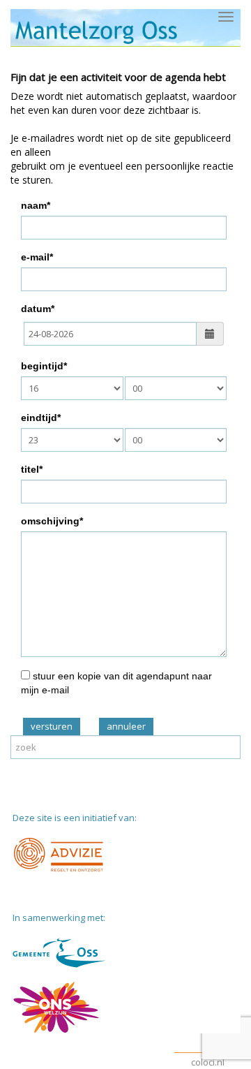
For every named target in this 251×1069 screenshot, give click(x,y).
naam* (35, 205)
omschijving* (52, 520)
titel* (32, 469)
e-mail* (37, 257)
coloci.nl (208, 1062)
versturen (52, 726)
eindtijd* (41, 417)
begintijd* (44, 365)
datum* (37, 308)
